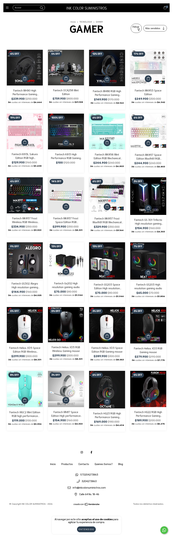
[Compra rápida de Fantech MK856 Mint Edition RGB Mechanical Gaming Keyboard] (107, 142)
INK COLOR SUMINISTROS (86, 7)
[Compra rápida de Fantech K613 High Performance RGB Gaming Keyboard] (66, 142)
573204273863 (89, 474)
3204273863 (89, 481)
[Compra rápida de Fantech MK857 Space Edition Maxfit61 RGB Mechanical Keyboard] (148, 143)
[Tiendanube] (86, 505)
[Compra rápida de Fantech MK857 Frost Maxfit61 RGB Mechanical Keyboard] (107, 206)
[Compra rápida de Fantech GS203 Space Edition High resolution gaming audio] (107, 272)
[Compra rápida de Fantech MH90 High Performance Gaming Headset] (24, 78)
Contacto (83, 464)
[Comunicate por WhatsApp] (164, 530)
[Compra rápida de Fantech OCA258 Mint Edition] (66, 78)
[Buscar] (41, 8)
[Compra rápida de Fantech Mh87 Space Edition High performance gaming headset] (66, 400)
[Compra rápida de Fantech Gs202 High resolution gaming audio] (66, 271)
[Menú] (8, 7)
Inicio (73, 22)
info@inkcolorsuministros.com (89, 488)
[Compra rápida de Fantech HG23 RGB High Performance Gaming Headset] (107, 401)
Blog (120, 464)
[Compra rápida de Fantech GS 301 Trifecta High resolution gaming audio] (148, 208)
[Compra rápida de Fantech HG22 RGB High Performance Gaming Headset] (148, 400)
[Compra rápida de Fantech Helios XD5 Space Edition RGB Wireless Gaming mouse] (24, 336)
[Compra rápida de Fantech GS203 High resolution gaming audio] (148, 272)
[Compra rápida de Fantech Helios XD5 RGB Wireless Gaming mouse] (66, 335)
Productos (67, 464)
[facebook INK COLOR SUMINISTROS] (91, 452)
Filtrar (136, 27)
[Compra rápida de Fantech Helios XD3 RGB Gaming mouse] (148, 336)
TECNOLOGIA (86, 22)
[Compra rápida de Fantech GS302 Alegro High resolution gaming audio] (24, 271)
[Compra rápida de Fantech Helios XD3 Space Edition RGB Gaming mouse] (107, 336)
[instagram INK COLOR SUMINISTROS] (81, 452)
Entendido (86, 529)
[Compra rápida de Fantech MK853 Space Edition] (148, 78)
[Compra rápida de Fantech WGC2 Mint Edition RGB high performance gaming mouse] (24, 400)
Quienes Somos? (104, 464)
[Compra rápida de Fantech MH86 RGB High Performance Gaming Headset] (107, 79)
